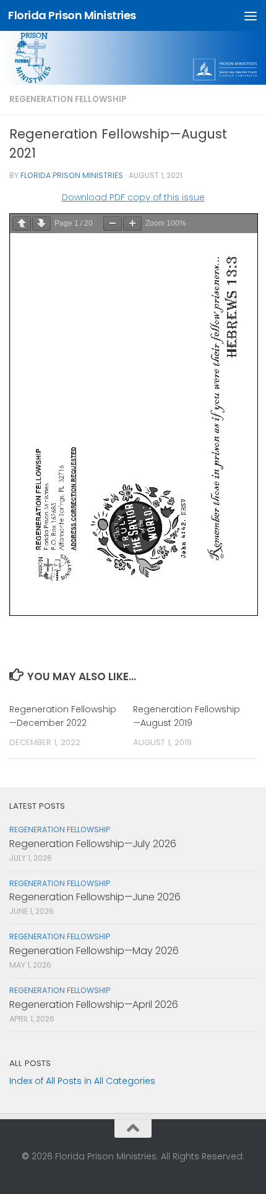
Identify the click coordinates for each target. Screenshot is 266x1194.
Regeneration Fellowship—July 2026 (92, 844)
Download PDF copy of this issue (133, 197)
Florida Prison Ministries (72, 15)
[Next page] (41, 223)
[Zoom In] (132, 223)
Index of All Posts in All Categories (82, 1081)
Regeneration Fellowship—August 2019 (186, 715)
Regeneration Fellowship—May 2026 (94, 951)
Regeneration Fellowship (67, 99)
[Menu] (250, 15)
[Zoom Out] (112, 223)
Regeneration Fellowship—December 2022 (62, 715)
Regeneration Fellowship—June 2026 (95, 897)
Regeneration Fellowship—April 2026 (93, 1004)
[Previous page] (21, 223)
